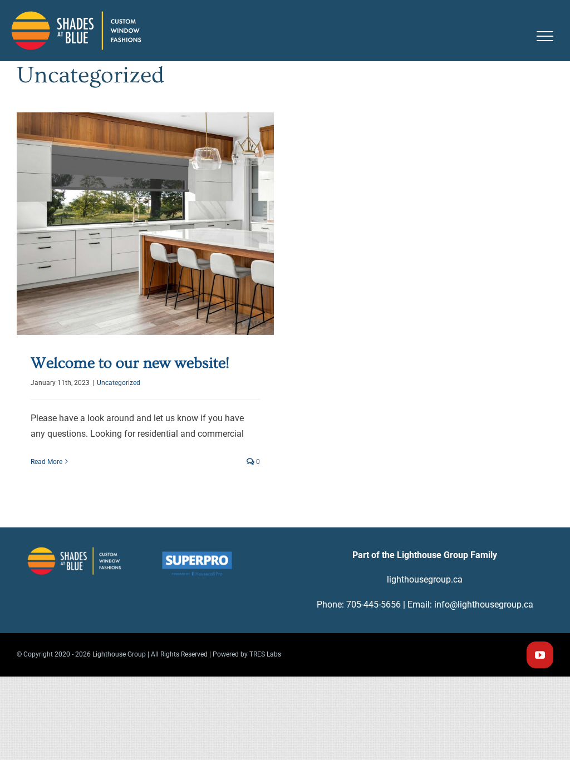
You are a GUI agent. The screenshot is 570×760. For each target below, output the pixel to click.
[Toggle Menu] (545, 36)
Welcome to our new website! (145, 207)
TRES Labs (265, 654)
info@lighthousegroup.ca (483, 604)
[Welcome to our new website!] (145, 223)
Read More (46, 462)
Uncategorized (145, 246)
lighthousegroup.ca (425, 579)
